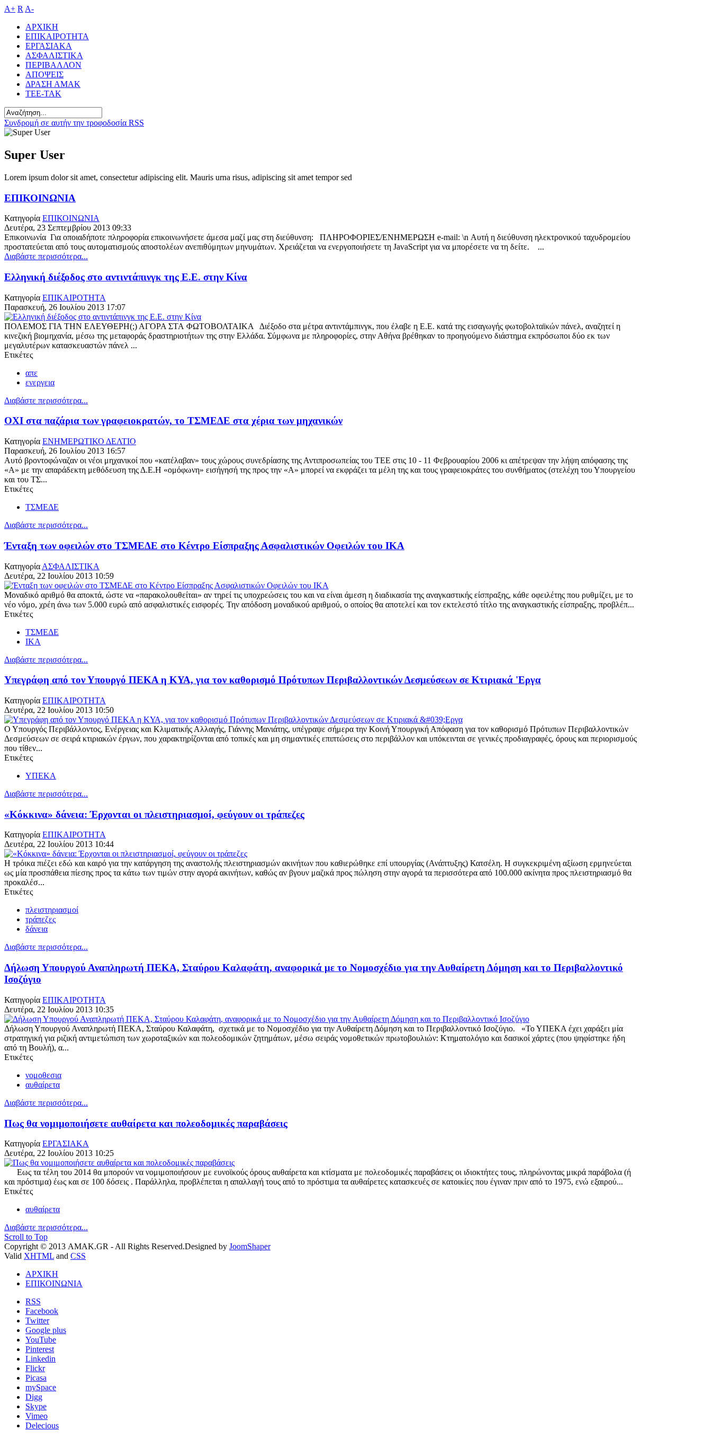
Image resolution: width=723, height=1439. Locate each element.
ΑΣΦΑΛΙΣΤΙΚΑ (71, 566)
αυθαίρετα (42, 1084)
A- (29, 8)
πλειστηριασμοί (51, 909)
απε (31, 372)
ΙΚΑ (33, 641)
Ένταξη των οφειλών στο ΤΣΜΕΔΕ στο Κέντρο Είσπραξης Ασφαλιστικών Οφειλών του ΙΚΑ (204, 545)
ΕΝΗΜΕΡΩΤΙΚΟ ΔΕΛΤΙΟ (89, 441)
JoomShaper (249, 1246)
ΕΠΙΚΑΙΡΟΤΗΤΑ (74, 297)
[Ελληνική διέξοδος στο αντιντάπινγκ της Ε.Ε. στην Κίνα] (102, 316)
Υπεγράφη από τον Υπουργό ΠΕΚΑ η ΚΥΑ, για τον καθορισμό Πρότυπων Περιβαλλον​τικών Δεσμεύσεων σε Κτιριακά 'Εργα (272, 679)
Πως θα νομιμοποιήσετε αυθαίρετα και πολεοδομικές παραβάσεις (145, 1123)
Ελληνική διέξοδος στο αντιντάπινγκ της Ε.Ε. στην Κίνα (125, 276)
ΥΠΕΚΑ (40, 775)
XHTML (39, 1255)
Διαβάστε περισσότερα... (46, 256)
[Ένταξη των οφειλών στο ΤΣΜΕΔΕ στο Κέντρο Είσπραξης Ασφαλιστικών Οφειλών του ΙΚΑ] (166, 585)
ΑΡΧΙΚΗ (41, 1273)
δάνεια (36, 928)
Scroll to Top (26, 1236)
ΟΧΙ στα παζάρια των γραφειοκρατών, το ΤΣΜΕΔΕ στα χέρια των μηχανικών (173, 420)
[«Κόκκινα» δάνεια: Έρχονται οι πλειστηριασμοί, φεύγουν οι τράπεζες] (125, 853)
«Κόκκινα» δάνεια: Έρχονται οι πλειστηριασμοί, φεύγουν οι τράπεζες (154, 814)
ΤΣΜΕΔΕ (42, 506)
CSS (78, 1255)
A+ (9, 8)
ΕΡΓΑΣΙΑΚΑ (65, 1143)
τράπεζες (40, 919)
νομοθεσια (43, 1075)
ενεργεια (40, 382)
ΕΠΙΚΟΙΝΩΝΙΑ (40, 198)
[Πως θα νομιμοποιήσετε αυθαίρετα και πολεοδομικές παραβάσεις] (119, 1162)
